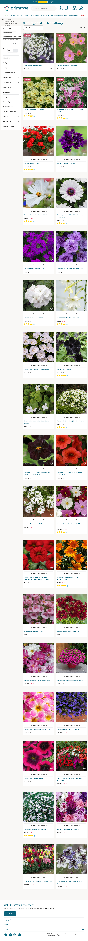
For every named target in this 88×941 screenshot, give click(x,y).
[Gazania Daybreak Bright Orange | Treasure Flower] (71, 539)
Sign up (10, 913)
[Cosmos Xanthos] (38, 76)
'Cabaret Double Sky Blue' (70, 268)
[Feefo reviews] (44, 1)
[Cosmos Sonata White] (38, 177)
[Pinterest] (19, 935)
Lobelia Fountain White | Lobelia (35, 829)
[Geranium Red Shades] (38, 125)
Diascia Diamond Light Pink (33, 631)
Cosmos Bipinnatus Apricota (67, 65)
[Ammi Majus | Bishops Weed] (38, 32)
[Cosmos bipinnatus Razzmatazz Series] (38, 642)
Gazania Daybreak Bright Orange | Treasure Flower (69, 578)
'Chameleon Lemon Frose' (37, 729)
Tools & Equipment (74, 15)
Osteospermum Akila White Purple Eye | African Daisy (71, 216)
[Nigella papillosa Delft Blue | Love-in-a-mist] (71, 843)
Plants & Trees (14, 15)
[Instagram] (11, 935)
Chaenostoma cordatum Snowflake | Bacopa (36, 422)
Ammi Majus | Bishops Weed (33, 65)
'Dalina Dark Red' (68, 631)
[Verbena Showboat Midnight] (71, 125)
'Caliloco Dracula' (34, 778)
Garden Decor (25, 15)
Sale (82, 15)
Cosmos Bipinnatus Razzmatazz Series (37, 680)
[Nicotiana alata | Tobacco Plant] (71, 279)
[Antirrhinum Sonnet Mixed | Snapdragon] (38, 843)
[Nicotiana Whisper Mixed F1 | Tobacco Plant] (71, 76)
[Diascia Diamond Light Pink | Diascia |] (38, 593)
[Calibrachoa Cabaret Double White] (38, 331)
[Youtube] (15, 935)
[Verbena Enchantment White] (38, 485)
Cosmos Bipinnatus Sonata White (36, 215)
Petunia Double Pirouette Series (68, 829)
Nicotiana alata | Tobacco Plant (68, 318)
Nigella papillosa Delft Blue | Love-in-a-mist (70, 882)
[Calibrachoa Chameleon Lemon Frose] (38, 691)
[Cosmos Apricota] (71, 32)
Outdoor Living (45, 15)
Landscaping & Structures (59, 15)
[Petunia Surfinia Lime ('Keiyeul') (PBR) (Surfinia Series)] (71, 383)
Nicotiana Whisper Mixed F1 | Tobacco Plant (70, 111)
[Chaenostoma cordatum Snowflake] (38, 383)
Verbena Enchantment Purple (34, 268)
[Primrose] (16, 8)
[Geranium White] (38, 279)
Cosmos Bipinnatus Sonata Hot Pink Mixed (69, 525)
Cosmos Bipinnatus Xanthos (34, 109)
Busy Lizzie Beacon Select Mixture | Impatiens (69, 779)
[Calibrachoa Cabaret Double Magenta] (71, 642)
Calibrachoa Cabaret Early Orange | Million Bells (69, 474)
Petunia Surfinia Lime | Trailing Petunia (70, 421)
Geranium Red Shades (31, 163)
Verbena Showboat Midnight (67, 163)
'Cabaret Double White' (36, 369)
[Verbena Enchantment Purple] (38, 230)
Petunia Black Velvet (64, 369)
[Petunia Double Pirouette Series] (71, 791)
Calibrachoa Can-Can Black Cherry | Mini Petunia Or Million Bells (38, 474)
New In (6, 15)
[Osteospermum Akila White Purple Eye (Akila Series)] (71, 177)
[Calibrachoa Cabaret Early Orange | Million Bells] (71, 434)
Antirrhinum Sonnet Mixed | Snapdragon (38, 881)
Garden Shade (35, 15)
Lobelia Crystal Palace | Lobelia (68, 729)
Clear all (15, 43)
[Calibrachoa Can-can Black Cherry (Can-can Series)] (38, 434)
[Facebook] (6, 935)
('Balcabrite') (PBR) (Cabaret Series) (37, 578)
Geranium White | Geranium (33, 318)
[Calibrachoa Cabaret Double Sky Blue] (71, 230)
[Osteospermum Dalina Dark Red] (71, 593)
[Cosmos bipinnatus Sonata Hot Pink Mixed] (71, 485)
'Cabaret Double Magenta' (70, 680)
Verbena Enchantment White (34, 524)
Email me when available (39, 159)
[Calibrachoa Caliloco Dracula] (38, 740)
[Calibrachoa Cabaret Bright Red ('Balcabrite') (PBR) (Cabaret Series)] (38, 539)
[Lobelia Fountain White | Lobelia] (38, 791)
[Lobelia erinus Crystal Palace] (71, 691)
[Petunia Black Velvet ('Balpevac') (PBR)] (71, 331)
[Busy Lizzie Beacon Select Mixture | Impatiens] (71, 740)
